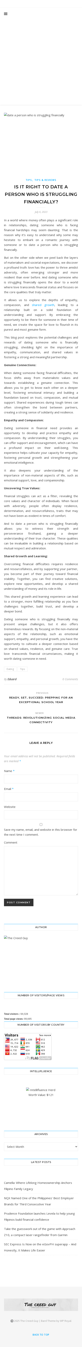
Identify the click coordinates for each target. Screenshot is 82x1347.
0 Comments (70, 679)
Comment (10, 842)
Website (10, 807)
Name (9, 771)
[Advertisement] (41, 62)
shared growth (43, 305)
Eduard (12, 679)
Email (9, 789)
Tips (29, 180)
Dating (10, 669)
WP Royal (65, 1321)
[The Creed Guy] (41, 1305)
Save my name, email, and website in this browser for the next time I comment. (40, 832)
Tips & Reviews (45, 180)
